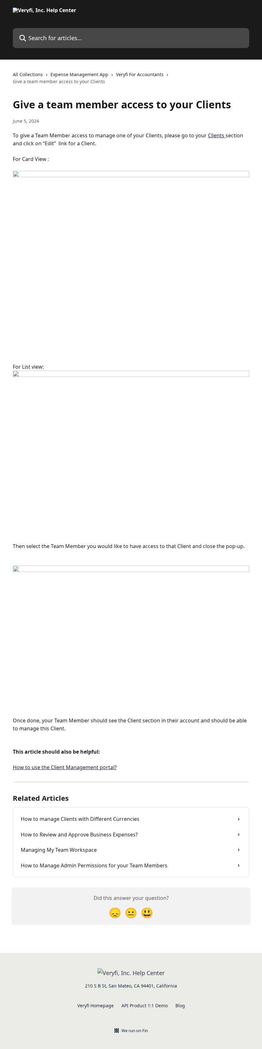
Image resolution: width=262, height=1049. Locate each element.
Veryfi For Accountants (140, 74)
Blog (180, 1005)
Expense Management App (79, 74)
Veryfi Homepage (95, 1005)
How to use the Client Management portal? (65, 767)
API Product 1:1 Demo (144, 1005)
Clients (217, 135)
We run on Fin (134, 1030)
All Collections (28, 74)
